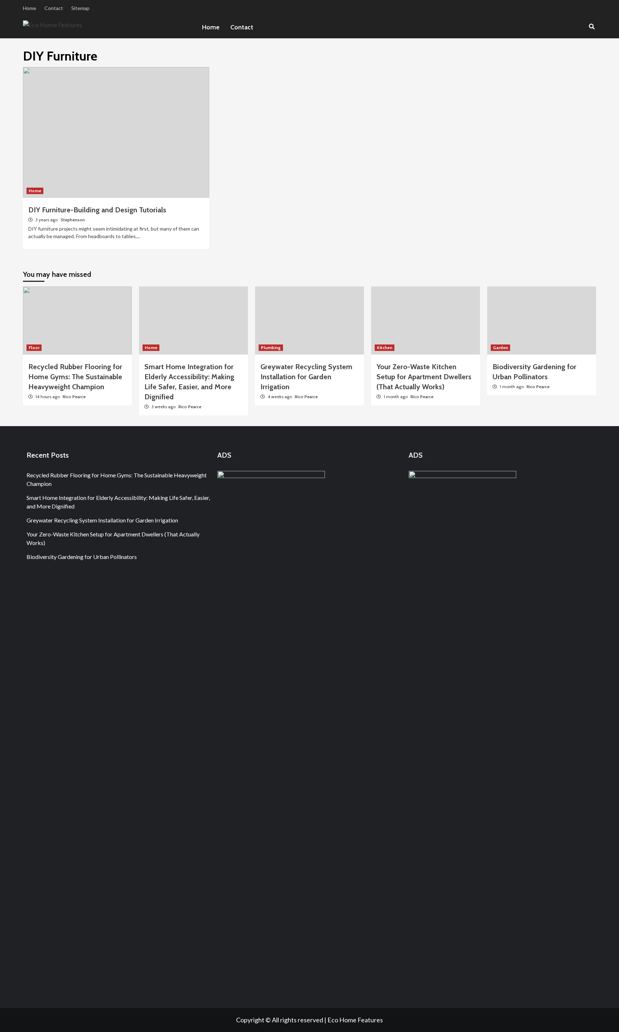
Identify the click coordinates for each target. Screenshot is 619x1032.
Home (29, 8)
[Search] (591, 27)
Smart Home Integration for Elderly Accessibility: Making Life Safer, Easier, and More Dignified (118, 502)
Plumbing (271, 347)
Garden (500, 347)
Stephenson (73, 219)
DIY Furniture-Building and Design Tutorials (97, 210)
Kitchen (384, 347)
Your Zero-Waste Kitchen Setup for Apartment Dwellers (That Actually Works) (423, 376)
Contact (53, 8)
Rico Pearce (74, 396)
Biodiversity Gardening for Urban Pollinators (82, 556)
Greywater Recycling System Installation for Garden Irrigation (306, 376)
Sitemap (80, 8)
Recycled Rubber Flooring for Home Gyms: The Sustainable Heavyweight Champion (75, 376)
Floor (34, 347)
